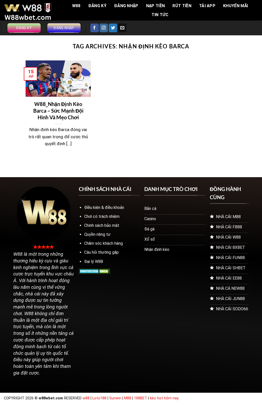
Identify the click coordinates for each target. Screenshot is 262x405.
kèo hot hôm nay (164, 398)
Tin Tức (159, 14)
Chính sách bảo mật (101, 225)
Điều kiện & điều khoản (104, 207)
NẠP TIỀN (155, 5)
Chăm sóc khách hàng (103, 243)
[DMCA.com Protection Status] (94, 271)
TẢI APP (207, 5)
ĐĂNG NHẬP (126, 5)
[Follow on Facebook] (94, 28)
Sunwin (115, 398)
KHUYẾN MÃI (235, 5)
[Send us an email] (122, 28)
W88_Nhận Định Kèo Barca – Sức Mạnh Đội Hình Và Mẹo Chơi (58, 110)
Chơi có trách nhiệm (101, 216)
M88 (127, 398)
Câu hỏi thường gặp (101, 252)
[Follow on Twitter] (113, 28)
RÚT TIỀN (181, 5)
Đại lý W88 (93, 261)
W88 (76, 5)
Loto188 (99, 398)
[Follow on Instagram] (104, 28)
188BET (141, 398)
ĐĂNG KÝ (97, 5)
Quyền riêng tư (97, 234)
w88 (86, 398)
